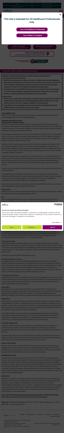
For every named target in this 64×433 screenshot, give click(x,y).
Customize (31, 227)
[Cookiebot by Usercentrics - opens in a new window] (55, 204)
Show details (55, 222)
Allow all (52, 227)
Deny (11, 227)
